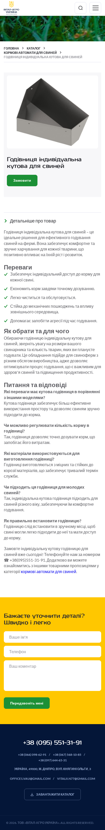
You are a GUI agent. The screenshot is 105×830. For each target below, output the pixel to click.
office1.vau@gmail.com (30, 779)
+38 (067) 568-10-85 (67, 755)
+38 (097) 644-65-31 (52, 760)
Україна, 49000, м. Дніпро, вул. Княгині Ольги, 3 (52, 769)
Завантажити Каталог (55, 794)
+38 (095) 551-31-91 (52, 742)
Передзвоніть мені (26, 703)
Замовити (22, 180)
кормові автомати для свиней (48, 571)
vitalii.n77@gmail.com (76, 779)
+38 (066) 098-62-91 (32, 755)
